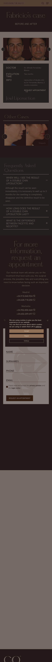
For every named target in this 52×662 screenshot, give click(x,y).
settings (38, 327)
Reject (26, 336)
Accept (26, 331)
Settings (26, 341)
